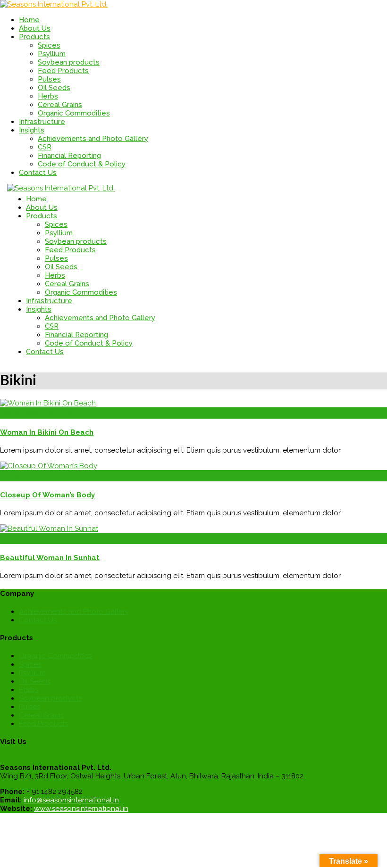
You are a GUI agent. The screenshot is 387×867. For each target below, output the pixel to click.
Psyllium (52, 54)
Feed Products (63, 70)
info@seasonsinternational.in (71, 800)
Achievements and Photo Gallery (93, 138)
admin (11, 413)
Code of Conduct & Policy (82, 164)
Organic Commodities (74, 113)
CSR (44, 147)
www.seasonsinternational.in (81, 808)
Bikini (32, 413)
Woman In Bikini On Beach (46, 432)
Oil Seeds (54, 87)
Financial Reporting (69, 155)
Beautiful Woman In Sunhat (50, 557)
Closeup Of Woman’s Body (47, 495)
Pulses (49, 79)
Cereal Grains (60, 104)
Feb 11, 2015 (62, 413)
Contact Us (38, 620)
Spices (49, 45)
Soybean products (69, 62)
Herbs (48, 96)
